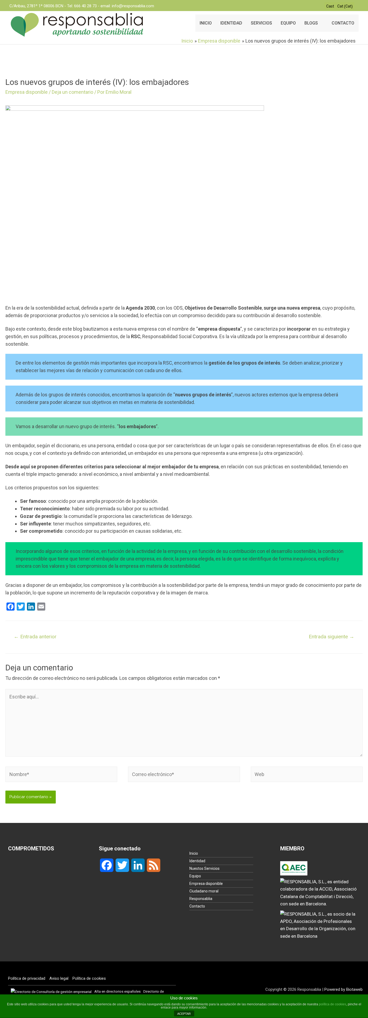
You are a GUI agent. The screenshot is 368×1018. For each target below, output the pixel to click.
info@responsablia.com (133, 6)
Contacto (197, 906)
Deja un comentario (72, 92)
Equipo (195, 876)
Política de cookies (89, 978)
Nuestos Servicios (204, 868)
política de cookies (332, 1004)
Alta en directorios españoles (117, 991)
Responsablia (200, 898)
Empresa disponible (26, 92)
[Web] (307, 775)
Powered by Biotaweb (343, 989)
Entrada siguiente (331, 636)
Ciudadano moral (203, 891)
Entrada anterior (35, 636)
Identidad (197, 861)
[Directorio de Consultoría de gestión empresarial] (51, 991)
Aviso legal (58, 978)
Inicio (193, 853)
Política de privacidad (26, 978)
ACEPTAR (184, 1013)
